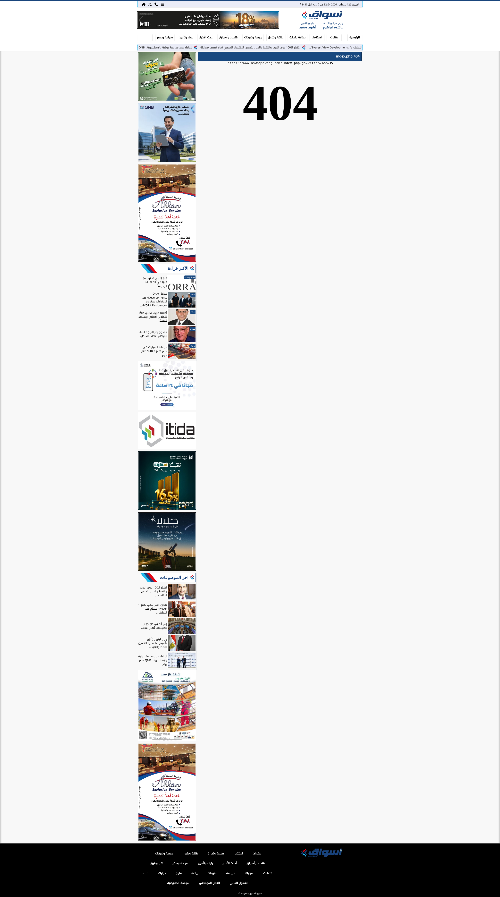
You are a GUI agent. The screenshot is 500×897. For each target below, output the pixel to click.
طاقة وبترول (275, 37)
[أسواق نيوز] (321, 16)
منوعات (212, 873)
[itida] (167, 431)
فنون (179, 873)
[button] (141, 20)
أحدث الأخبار (206, 37)
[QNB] (167, 133)
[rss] (150, 4)
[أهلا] (167, 213)
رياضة (194, 873)
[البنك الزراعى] (167, 481)
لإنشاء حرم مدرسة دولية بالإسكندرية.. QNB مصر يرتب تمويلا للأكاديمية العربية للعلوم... (171, 47)
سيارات (249, 873)
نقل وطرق (156, 863)
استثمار (317, 37)
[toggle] (145, 37)
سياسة (230, 873)
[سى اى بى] (208, 20)
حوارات (162, 873)
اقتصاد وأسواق (228, 37)
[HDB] (167, 77)
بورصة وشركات (253, 37)
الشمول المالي (239, 883)
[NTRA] (167, 386)
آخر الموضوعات (174, 577)
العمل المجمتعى (209, 883)
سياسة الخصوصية (178, 883)
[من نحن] (156, 4)
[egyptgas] (167, 706)
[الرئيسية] (144, 4)
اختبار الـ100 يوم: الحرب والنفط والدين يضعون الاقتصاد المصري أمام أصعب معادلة (283, 47)
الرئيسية (354, 37)
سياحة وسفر (165, 37)
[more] (162, 4)
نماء (145, 873)
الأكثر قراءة (178, 268)
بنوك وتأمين (186, 37)
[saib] (167, 542)
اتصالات (267, 873)
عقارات (334, 37)
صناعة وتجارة (297, 37)
